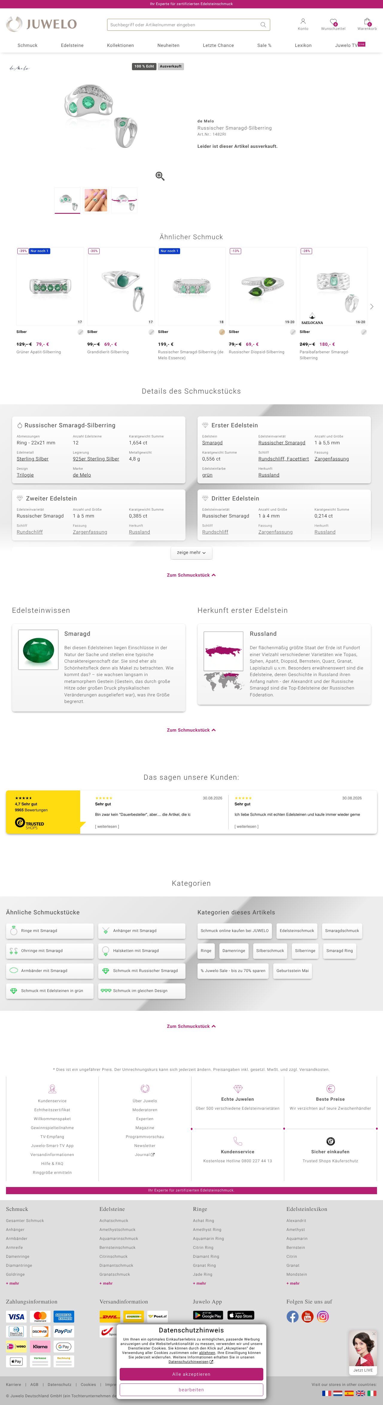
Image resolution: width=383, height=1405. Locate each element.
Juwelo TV (349, 45)
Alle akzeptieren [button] (191, 1374)
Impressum (116, 1385)
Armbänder (17, 1239)
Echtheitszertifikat (52, 1110)
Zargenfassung (331, 459)
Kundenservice (52, 1101)
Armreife (14, 1248)
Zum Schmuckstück (188, 575)
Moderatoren (145, 1110)
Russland (269, 475)
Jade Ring (202, 1274)
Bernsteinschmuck (118, 1248)
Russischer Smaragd (282, 442)
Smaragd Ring (339, 951)
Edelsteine (72, 45)
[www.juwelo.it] (371, 1393)
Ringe (206, 951)
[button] (303, 25)
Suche (264, 24)
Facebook (293, 1317)
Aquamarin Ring (208, 1239)
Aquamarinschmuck (119, 1239)
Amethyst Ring (207, 1230)
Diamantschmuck (116, 1266)
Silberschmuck (270, 951)
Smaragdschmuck (342, 931)
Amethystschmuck (118, 1230)
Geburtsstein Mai (292, 971)
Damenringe (234, 951)
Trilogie (25, 475)
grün (207, 475)
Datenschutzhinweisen (188, 1362)
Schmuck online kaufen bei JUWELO (235, 931)
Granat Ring (204, 1266)
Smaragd (212, 442)
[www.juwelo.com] (360, 1393)
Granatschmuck (115, 1274)
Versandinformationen (52, 1155)
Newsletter (145, 1146)
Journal (142, 1155)
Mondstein (297, 1274)
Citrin (292, 1257)
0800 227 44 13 (257, 1161)
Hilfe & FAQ (52, 1164)
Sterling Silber (33, 459)
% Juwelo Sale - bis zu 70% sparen (233, 971)
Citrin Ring (203, 1248)
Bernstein (296, 1248)
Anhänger (15, 1230)
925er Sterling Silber (96, 459)
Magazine (145, 1128)
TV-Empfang (52, 1137)
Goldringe (15, 1274)
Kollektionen (120, 45)
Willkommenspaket (52, 1119)
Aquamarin (297, 1239)
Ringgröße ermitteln (52, 1173)
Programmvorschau (145, 1137)
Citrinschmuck (114, 1257)
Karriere (13, 1385)
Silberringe (305, 951)
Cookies (88, 1385)
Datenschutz (60, 1385)
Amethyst (296, 1230)
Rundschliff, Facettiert (284, 459)
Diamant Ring (206, 1257)
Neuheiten (168, 45)
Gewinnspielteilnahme (52, 1128)
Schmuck (27, 45)
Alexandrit (296, 1221)
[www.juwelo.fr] (326, 1393)
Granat (293, 1266)
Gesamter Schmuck (25, 1221)
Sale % (264, 45)
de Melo (82, 475)
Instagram (323, 1317)
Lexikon (303, 45)
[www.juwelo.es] (349, 1393)
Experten (145, 1119)
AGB (34, 1385)
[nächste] (371, 306)
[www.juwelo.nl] (337, 1393)
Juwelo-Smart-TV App (52, 1146)
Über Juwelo (145, 1101)
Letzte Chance (218, 45)
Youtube (308, 1317)
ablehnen (207, 1353)
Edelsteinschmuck (297, 931)
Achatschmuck (114, 1221)
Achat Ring (203, 1221)
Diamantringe (19, 1266)
